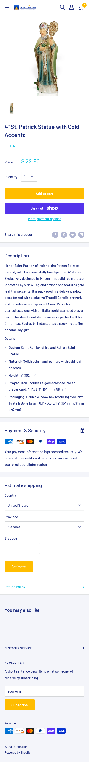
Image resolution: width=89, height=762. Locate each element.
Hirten (10, 146)
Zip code (11, 538)
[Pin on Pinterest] (64, 234)
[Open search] (62, 7)
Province (11, 517)
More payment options (44, 219)
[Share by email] (81, 234)
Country (10, 495)
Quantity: (11, 177)
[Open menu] (7, 7)
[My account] (71, 7)
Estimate (18, 566)
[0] (81, 7)
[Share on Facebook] (55, 234)
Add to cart (44, 193)
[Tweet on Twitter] (72, 234)
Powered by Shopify (17, 752)
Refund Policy (15, 587)
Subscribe (19, 705)
